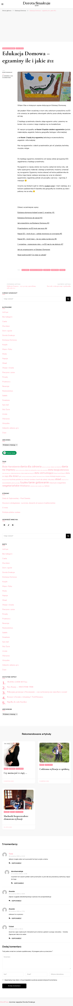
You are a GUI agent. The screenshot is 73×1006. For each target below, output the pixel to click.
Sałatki (4, 395)
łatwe (47, 486)
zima (43, 486)
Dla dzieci (6, 326)
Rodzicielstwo (7, 391)
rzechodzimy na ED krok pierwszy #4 (33, 228)
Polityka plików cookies (11, 512)
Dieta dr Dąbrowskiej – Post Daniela (16, 498)
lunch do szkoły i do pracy (45, 479)
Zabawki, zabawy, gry (10, 428)
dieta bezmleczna (16, 473)
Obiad (4, 363)
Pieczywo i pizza (8, 372)
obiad (58, 479)
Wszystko (6, 423)
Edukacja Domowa (9, 48)
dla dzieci (25, 270)
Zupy (4, 432)
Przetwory (6, 382)
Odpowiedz (16, 863)
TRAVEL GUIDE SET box (17, 682)
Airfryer (5, 312)
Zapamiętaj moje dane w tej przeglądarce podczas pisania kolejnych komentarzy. (30, 980)
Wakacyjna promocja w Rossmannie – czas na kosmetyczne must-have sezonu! (37, 692)
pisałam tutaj (49, 186)
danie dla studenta (42, 470)
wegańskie (61, 483)
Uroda (4, 414)
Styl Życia (19, 48)
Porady (5, 377)
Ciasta (4, 321)
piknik (13, 483)
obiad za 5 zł (64, 479)
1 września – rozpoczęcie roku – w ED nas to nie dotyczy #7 (40, 244)
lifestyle (47, 270)
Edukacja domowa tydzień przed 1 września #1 (35, 212)
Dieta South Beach (59, 473)
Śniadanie (6, 400)
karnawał (39, 476)
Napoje (5, 358)
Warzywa (6, 419)
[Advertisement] (36, 26)
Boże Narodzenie (11, 466)
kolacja (52, 476)
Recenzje (5, 386)
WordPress (4, 1002)
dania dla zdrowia (30, 466)
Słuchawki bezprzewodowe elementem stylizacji (16, 817)
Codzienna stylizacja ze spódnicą (54, 769)
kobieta (47, 476)
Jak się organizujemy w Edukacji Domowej (33, 249)
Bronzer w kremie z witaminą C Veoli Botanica (25, 697)
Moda (4, 354)
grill (20, 476)
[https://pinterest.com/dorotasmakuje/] (13, 525)
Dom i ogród (7, 331)
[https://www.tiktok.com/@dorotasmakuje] (8, 525)
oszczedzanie (6, 483)
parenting (55, 270)
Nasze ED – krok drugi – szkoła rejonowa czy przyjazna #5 (39, 234)
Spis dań (5, 405)
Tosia (11, 854)
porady (62, 270)
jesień (34, 476)
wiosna (32, 486)
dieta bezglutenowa (58, 469)
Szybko (24, 482)
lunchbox (33, 480)
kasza (43, 476)
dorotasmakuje (7, 72)
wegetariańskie (10, 485)
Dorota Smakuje (8, 335)
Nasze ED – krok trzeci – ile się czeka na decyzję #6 (37, 239)
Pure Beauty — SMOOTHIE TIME (20, 687)
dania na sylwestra (31, 470)
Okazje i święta (8, 368)
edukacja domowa (36, 270)
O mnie (5, 507)
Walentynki (53, 483)
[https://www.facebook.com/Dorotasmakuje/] (4, 525)
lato (22, 480)
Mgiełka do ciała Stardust (17, 702)
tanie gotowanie (39, 482)
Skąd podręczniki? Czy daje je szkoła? (31, 255)
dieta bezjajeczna (6, 473)
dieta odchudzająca (43, 473)
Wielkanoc (25, 485)
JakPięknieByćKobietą (27, 476)
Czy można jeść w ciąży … (15, 773)
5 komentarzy (8, 78)
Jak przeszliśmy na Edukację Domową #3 (33, 223)
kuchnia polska (15, 479)
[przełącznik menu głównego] (2, 4)
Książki (4, 344)
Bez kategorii (7, 317)
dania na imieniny (56, 467)
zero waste (38, 486)
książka (58, 476)
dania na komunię (20, 470)
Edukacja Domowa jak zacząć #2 (29, 218)
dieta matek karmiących (27, 473)
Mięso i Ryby (7, 349)
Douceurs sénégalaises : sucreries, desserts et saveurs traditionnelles (28, 503)
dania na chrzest (46, 467)
